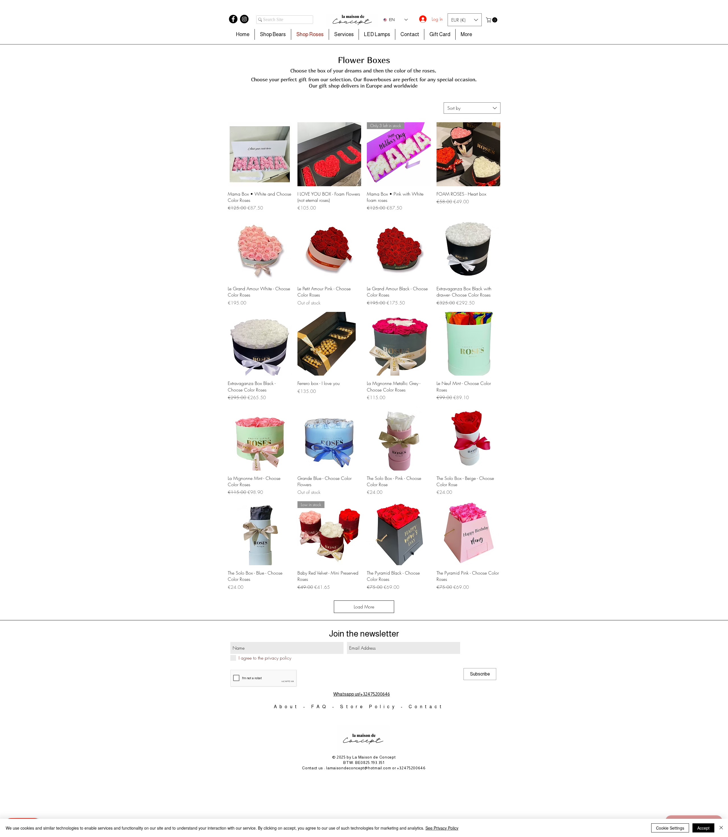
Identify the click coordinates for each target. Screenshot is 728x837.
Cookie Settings (670, 828)
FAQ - (325, 706)
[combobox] (472, 108)
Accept (703, 828)
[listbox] (465, 19)
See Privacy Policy (441, 828)
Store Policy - (374, 706)
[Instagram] (244, 19)
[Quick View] (260, 154)
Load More (364, 607)
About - (292, 706)
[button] (465, 19)
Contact (426, 706)
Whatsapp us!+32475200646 (361, 694)
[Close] (721, 827)
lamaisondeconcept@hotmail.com (358, 768)
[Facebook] (233, 19)
